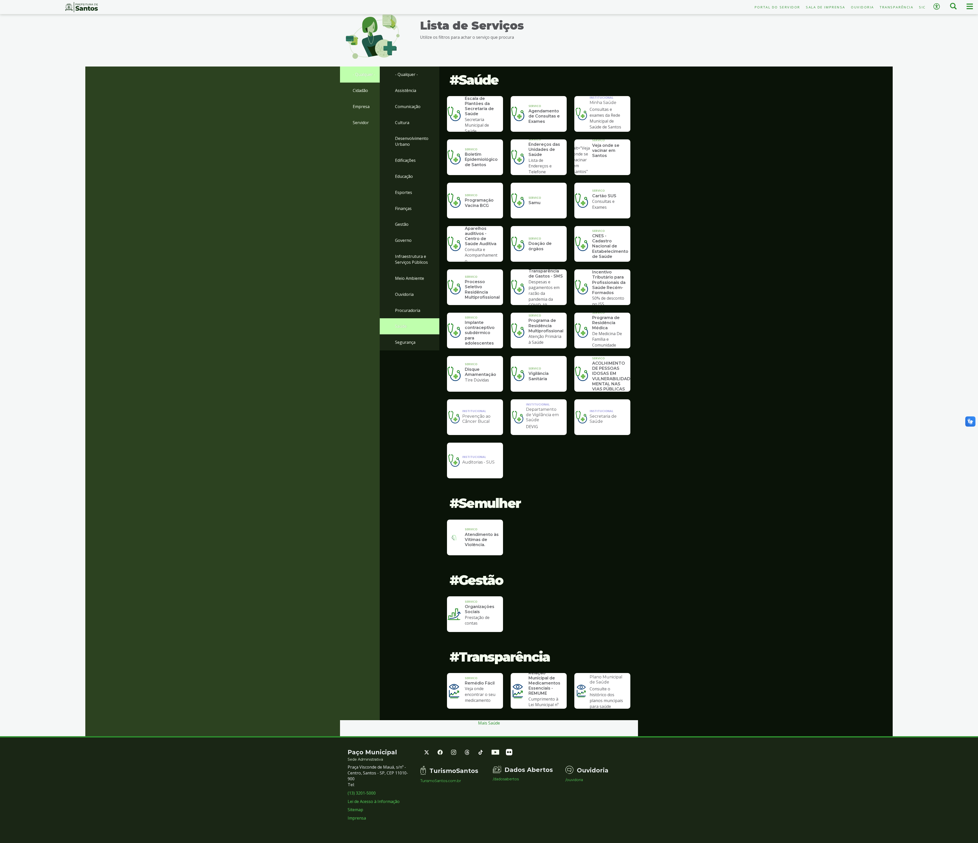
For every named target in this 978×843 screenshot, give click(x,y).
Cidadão (360, 90)
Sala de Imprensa (825, 7)
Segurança (405, 342)
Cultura (402, 122)
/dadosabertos (506, 779)
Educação (404, 176)
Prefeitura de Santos (81, 7)
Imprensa (357, 818)
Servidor (361, 122)
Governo (403, 240)
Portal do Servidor (777, 7)
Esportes (403, 192)
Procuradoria (407, 310)
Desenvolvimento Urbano (411, 141)
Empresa (361, 106)
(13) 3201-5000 (362, 793)
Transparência (896, 7)
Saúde (401, 326)
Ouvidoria (862, 7)
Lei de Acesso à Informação (374, 801)
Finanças (403, 208)
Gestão (402, 224)
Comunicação (407, 106)
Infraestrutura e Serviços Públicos (411, 259)
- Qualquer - (364, 74)
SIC (922, 7)
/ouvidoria (574, 780)
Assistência (405, 90)
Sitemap (355, 809)
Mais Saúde (489, 723)
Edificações (405, 160)
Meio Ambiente (409, 278)
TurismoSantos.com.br (440, 781)
